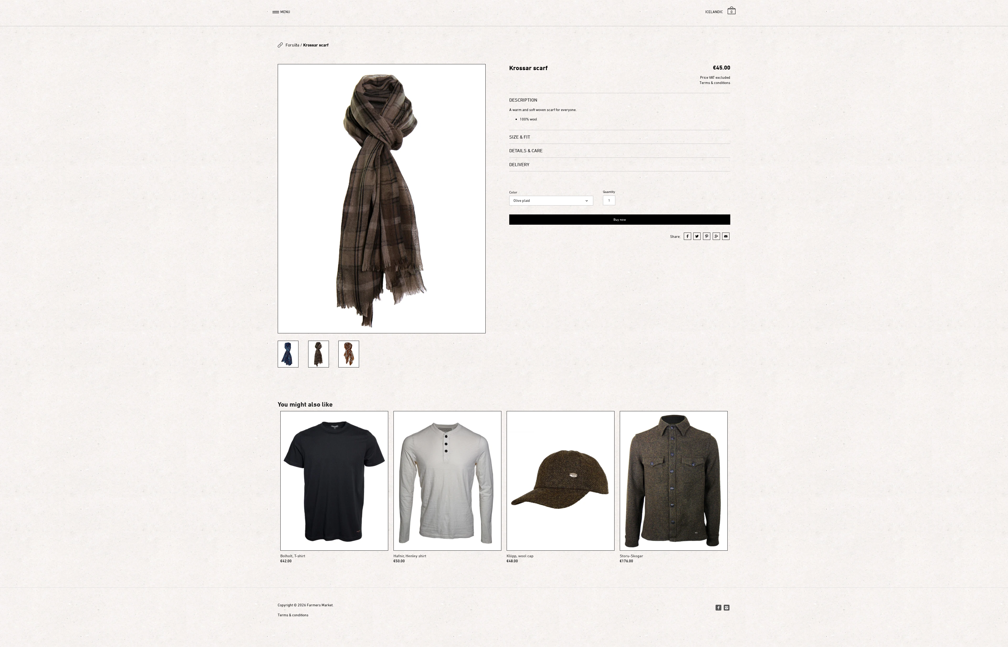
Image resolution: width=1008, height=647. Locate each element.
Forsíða (292, 45)
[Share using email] (725, 236)
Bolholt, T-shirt (292, 556)
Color (513, 192)
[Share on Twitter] (697, 236)
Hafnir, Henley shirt (409, 556)
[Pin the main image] (706, 236)
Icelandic (714, 11)
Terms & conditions (715, 82)
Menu (285, 11)
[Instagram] (726, 608)
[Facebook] (718, 608)
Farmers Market (320, 605)
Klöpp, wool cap (520, 556)
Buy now (619, 219)
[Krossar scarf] (382, 198)
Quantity (609, 192)
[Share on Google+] (716, 236)
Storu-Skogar (631, 556)
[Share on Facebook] (687, 236)
